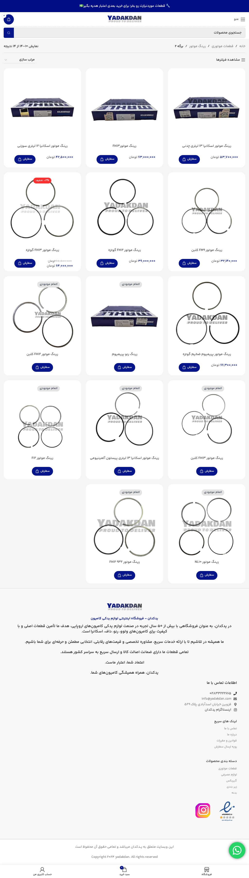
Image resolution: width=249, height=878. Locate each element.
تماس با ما (230, 728)
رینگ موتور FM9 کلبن (206, 250)
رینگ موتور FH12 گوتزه (124, 250)
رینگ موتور (197, 46)
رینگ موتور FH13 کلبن (207, 458)
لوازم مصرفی (229, 774)
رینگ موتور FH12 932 (124, 562)
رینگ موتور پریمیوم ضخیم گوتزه (207, 354)
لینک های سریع (225, 721)
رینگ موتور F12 (42, 458)
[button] (189, 159)
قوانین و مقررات (227, 740)
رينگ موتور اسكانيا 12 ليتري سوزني (42, 146)
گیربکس (231, 781)
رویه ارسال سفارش (225, 747)
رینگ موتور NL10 (207, 562)
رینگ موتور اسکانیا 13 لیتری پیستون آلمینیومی (124, 458)
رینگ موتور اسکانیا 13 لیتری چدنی (206, 146)
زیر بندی (232, 787)
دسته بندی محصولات (221, 761)
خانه (242, 46)
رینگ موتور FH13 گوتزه (42, 250)
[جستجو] (9, 33)
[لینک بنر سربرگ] (124, 6)
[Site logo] (124, 19)
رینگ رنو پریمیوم (124, 354)
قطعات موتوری (222, 46)
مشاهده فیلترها (228, 60)
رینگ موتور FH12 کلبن (42, 354)
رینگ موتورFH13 (124, 146)
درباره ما (232, 734)
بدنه (234, 793)
